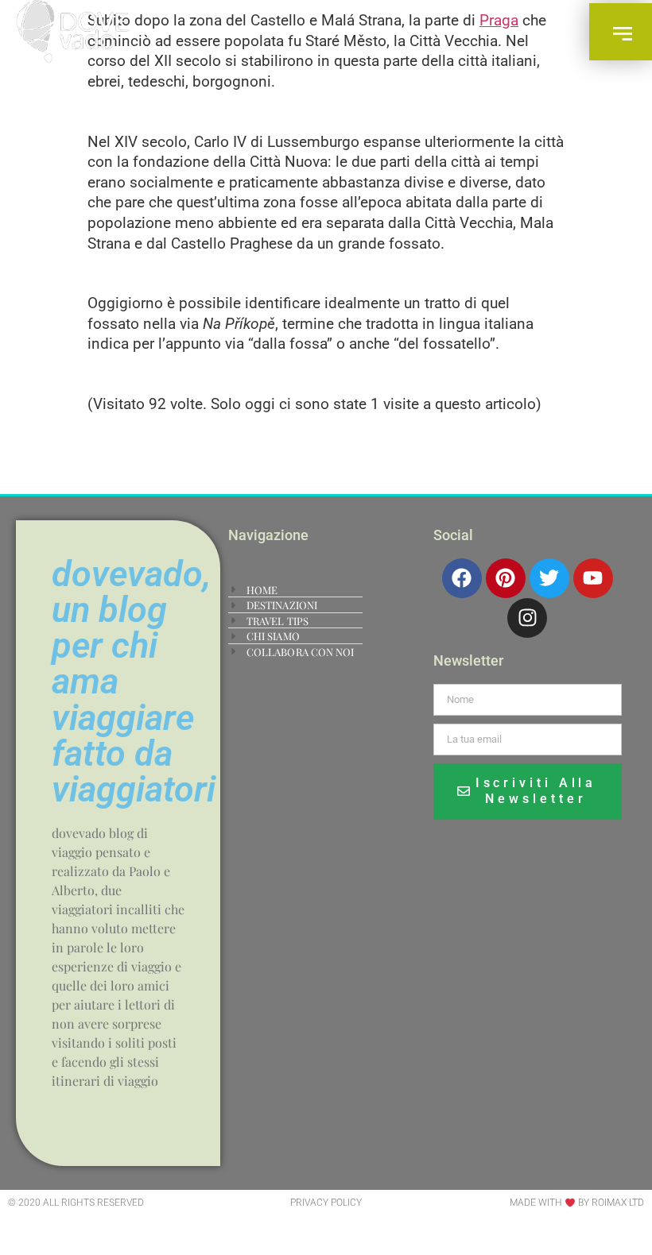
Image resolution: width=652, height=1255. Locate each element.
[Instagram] (527, 618)
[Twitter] (549, 578)
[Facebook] (462, 578)
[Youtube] (593, 578)
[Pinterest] (506, 578)
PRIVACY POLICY (326, 1202)
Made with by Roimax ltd (577, 1202)
